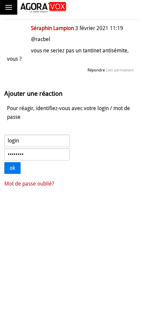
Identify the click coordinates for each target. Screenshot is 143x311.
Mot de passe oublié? (29, 184)
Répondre (96, 70)
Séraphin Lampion (52, 28)
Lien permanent (120, 70)
